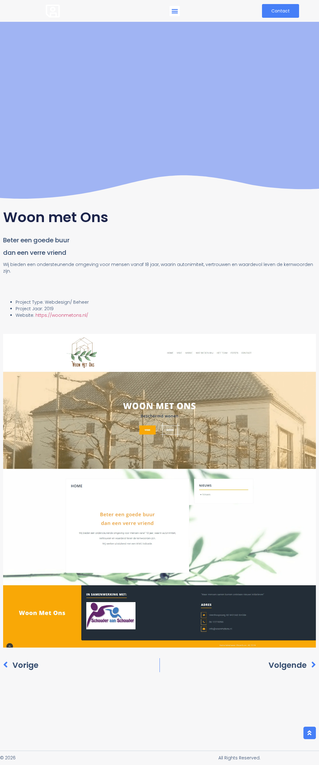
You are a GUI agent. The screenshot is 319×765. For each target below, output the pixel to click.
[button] (174, 11)
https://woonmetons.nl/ (62, 315)
